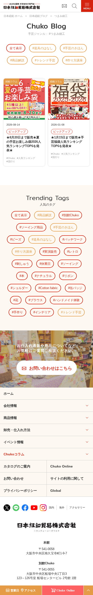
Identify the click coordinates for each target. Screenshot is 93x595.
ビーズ (16, 239)
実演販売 (50, 251)
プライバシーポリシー (20, 490)
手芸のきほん (74, 48)
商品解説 (18, 60)
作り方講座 (75, 60)
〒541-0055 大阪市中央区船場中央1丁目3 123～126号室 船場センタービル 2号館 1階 (46, 574)
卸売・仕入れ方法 (17, 430)
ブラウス (36, 300)
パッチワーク (73, 239)
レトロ (73, 251)
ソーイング (70, 264)
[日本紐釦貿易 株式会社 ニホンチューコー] (22, 6)
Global (55, 490)
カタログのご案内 (17, 466)
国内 (51, 507)
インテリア (43, 312)
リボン (68, 276)
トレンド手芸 (45, 60)
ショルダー (20, 288)
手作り (18, 312)
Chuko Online (61, 466)
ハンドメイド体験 (67, 300)
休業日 (46, 264)
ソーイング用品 (32, 227)
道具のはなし (43, 48)
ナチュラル (44, 276)
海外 (61, 507)
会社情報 (10, 406)
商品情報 (10, 418)
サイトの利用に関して (67, 478)
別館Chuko (71, 215)
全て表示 (16, 48)
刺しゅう (23, 264)
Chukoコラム (14, 454)
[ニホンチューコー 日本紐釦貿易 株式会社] (46, 527)
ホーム (9, 393)
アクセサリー (77, 507)
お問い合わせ (14, 478)
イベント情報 (14, 442)
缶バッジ (76, 288)
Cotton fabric (49, 288)
